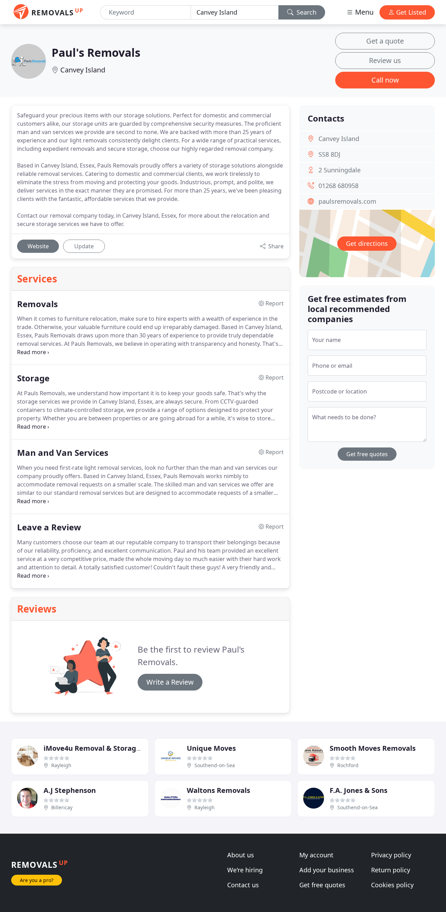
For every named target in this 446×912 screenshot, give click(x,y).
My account (316, 855)
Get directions (367, 243)
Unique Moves (211, 748)
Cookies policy (392, 885)
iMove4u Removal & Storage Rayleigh (108, 748)
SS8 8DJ (329, 154)
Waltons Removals (218, 790)
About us (240, 855)
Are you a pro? (36, 880)
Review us (385, 60)
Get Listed (410, 12)
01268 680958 (338, 185)
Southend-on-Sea (214, 765)
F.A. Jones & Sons (358, 790)
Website (38, 246)
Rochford (348, 765)
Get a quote (385, 41)
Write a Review (170, 682)
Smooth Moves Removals (373, 748)
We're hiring (245, 870)
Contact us (243, 885)
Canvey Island (82, 70)
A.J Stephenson (70, 790)
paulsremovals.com (347, 201)
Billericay (61, 807)
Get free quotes (367, 454)
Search (305, 12)
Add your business (326, 870)
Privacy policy (391, 855)
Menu (363, 12)
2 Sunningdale (339, 170)
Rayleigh (61, 765)
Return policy (390, 870)
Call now (385, 80)
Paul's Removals (96, 52)
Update (84, 246)
